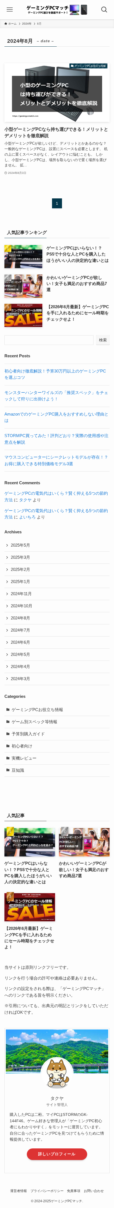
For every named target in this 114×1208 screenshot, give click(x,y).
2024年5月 (20, 654)
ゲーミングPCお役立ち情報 (37, 709)
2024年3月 (20, 679)
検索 (103, 340)
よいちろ (27, 517)
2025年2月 (20, 569)
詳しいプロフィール (57, 1154)
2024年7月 (20, 630)
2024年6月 (20, 642)
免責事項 (73, 1191)
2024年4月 (20, 666)
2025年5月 (20, 545)
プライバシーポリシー (47, 1191)
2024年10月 (21, 606)
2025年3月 (20, 557)
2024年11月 (21, 594)
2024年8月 (20, 618)
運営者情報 (18, 1191)
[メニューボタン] (9, 9)
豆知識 (18, 770)
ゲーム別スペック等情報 (34, 722)
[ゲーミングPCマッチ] (57, 9)
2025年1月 (20, 581)
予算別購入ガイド (28, 734)
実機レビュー (24, 758)
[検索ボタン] (104, 9)
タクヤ (25, 500)
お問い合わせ (94, 1191)
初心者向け (22, 746)
